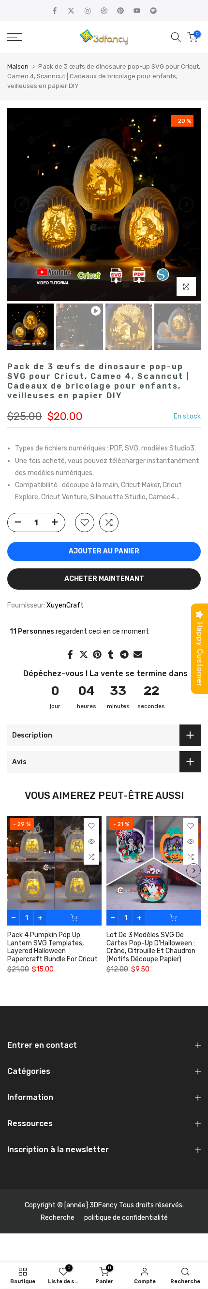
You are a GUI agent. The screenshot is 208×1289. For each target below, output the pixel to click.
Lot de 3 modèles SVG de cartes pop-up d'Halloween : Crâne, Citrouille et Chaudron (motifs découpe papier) (150, 947)
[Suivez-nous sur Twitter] (71, 10)
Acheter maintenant (104, 579)
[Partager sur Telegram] (124, 654)
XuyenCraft (65, 605)
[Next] (186, 204)
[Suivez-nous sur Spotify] (153, 10)
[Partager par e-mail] (138, 654)
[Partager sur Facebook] (70, 654)
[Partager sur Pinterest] (97, 654)
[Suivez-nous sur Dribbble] (104, 10)
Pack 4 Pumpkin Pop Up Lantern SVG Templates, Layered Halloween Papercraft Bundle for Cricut (52, 947)
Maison (18, 66)
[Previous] (22, 204)
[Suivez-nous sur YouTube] (137, 10)
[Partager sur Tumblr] (110, 654)
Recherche (57, 1218)
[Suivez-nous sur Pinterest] (120, 10)
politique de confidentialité (126, 1218)
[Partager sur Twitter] (83, 654)
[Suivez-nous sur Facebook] (54, 10)
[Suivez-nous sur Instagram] (87, 10)
